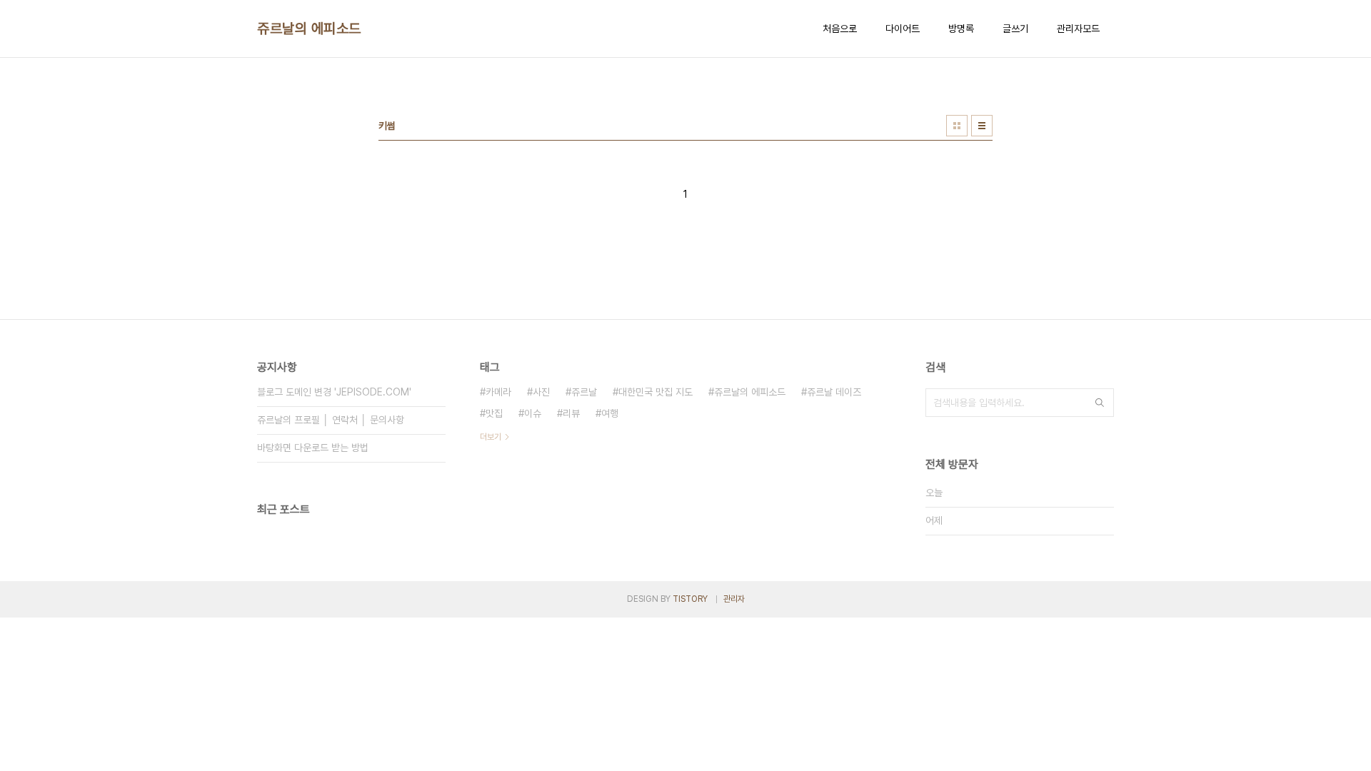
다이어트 (902, 28)
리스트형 (982, 125)
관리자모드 (1078, 28)
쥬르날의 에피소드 (309, 28)
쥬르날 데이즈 (834, 392)
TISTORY (690, 599)
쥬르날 (584, 392)
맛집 (494, 413)
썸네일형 (957, 125)
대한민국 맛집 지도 (655, 392)
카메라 (498, 392)
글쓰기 (1015, 28)
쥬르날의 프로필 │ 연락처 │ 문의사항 (330, 419)
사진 (541, 392)
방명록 (961, 28)
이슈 (532, 413)
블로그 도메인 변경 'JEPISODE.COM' (334, 392)
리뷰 (571, 413)
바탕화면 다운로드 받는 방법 (312, 447)
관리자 (734, 599)
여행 (609, 413)
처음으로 (840, 28)
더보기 (490, 437)
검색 (1099, 402)
